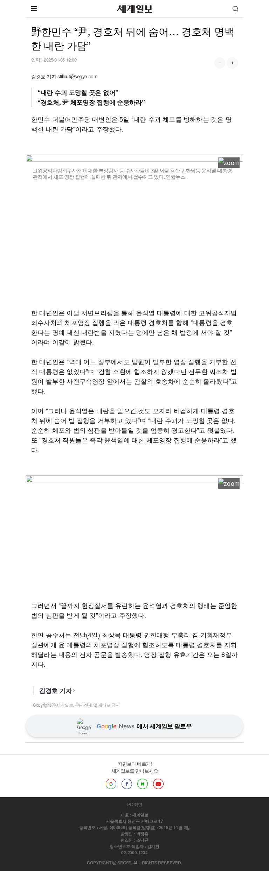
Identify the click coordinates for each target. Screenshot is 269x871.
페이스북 (127, 784)
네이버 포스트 (142, 784)
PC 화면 (134, 804)
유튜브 (158, 784)
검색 (235, 8)
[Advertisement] (134, 249)
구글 (111, 784)
